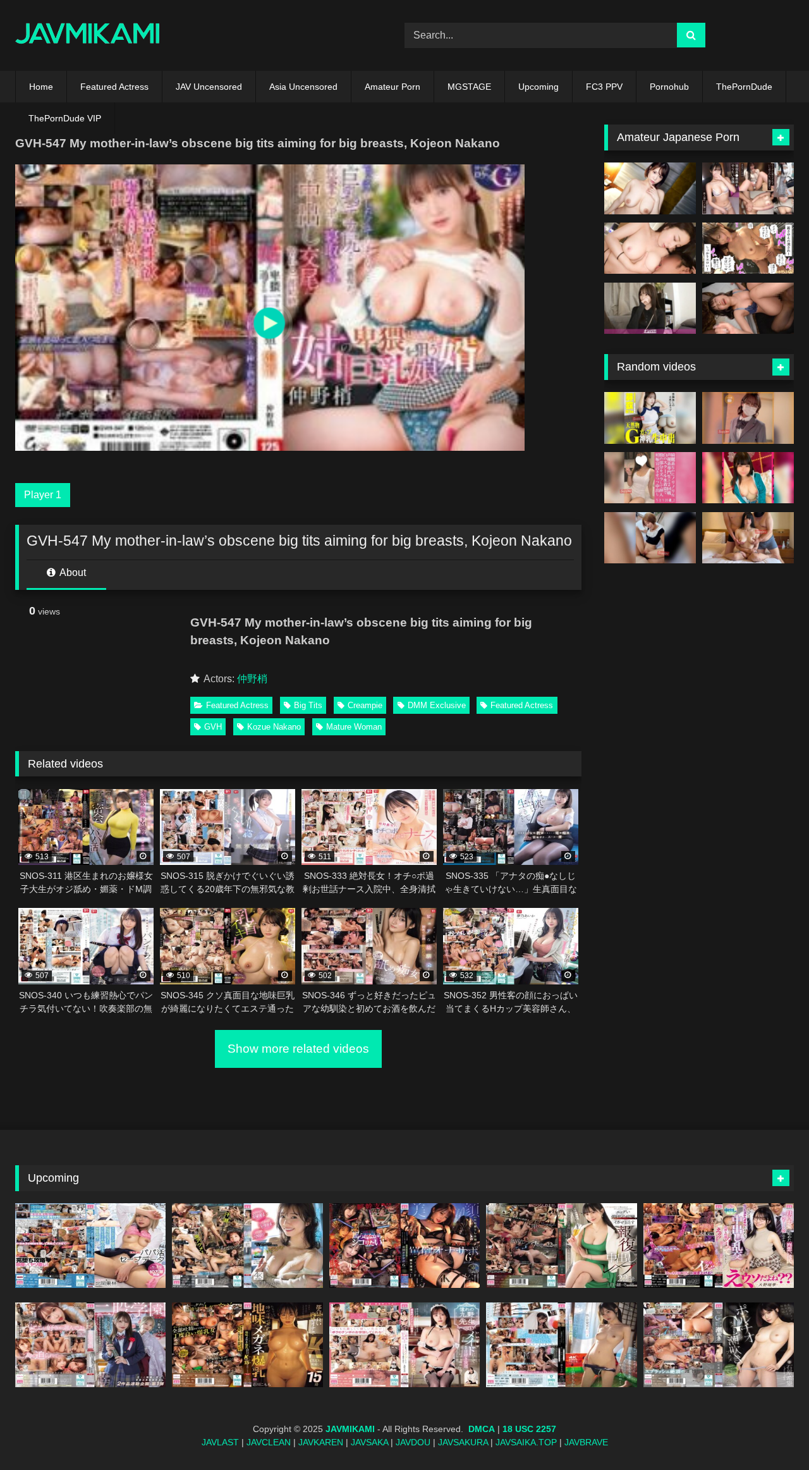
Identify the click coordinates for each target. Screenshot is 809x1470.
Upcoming (538, 87)
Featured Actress (114, 87)
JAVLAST (220, 1442)
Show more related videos (298, 1048)
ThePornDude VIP (64, 118)
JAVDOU (413, 1442)
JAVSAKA (369, 1442)
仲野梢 (252, 678)
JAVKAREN (320, 1442)
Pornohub (669, 87)
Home (41, 87)
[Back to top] (770, 1432)
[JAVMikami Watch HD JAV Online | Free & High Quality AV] (87, 35)
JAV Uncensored (209, 87)
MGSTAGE (469, 87)
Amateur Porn (392, 87)
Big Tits (308, 705)
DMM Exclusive (437, 705)
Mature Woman (354, 727)
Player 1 (42, 494)
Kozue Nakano (274, 727)
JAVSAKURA (463, 1442)
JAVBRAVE (586, 1442)
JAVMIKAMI (350, 1429)
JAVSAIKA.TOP (526, 1442)
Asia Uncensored (303, 87)
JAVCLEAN (268, 1442)
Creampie (365, 705)
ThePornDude (744, 87)
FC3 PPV (604, 87)
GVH (213, 727)
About (72, 572)
